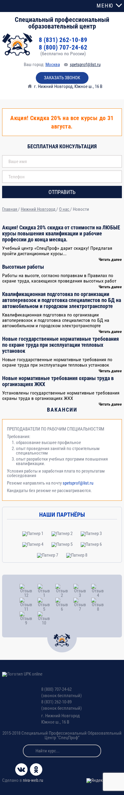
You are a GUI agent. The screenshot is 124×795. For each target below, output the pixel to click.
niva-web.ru (33, 780)
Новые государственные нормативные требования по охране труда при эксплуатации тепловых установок (60, 345)
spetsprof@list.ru (85, 64)
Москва (52, 64)
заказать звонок (62, 77)
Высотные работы (23, 267)
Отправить (62, 192)
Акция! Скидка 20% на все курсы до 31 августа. (61, 122)
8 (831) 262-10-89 (63, 40)
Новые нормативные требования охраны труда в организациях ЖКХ (58, 381)
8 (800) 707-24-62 (63, 47)
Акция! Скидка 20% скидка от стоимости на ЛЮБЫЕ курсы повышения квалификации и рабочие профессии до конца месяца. (61, 233)
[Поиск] (29, 750)
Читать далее (110, 259)
